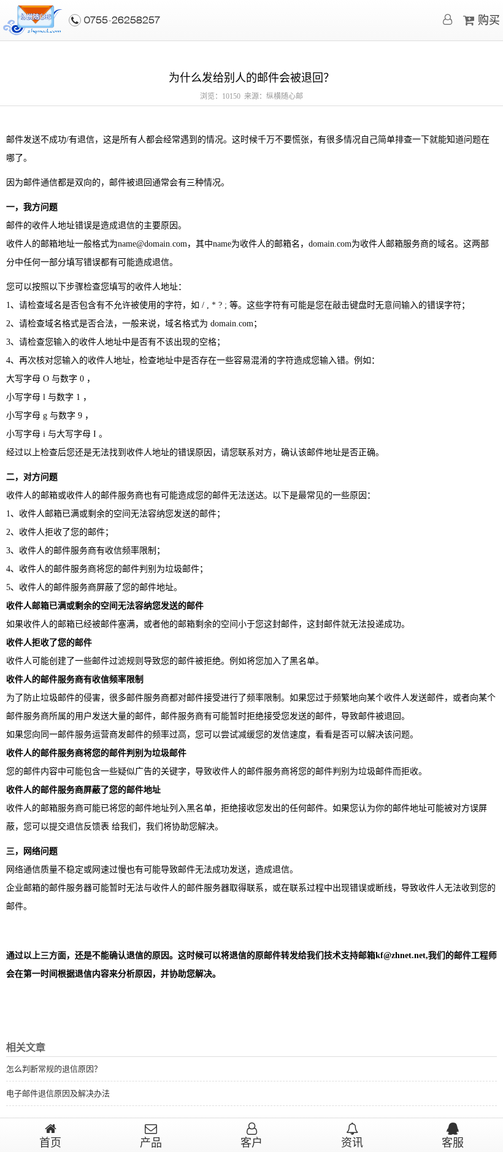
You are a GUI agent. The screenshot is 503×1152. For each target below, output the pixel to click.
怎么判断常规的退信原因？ (54, 1068)
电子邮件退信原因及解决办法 (58, 1093)
